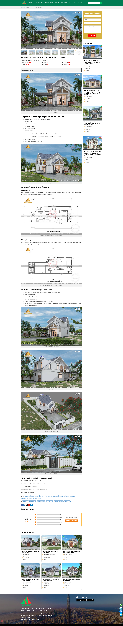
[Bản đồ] (120, 614)
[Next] (79, 30)
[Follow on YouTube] (92, 600)
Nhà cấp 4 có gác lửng (70, 496)
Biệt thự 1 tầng (27, 496)
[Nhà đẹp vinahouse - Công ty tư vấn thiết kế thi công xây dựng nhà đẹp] (24, 3)
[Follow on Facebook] (77, 600)
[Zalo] (120, 608)
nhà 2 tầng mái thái (49, 501)
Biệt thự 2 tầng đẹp (35, 496)
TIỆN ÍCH (80, 3)
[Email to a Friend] (27, 505)
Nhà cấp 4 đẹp (32, 498)
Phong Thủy (67, 3)
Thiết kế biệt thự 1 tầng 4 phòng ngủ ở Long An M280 (50, 552)
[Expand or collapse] (80, 70)
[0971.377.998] (120, 605)
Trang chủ (23, 7)
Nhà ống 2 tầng (38, 498)
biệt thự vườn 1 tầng (41, 501)
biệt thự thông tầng (32, 501)
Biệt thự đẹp (42, 496)
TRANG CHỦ (32, 3)
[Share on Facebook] (22, 505)
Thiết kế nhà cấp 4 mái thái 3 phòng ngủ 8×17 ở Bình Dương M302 (71, 552)
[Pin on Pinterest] (29, 505)
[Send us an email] (86, 600)
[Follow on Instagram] (80, 600)
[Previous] (23, 30)
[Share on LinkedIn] (31, 505)
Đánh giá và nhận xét (71, 520)
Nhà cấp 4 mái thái (24, 498)
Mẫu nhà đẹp (39, 3)
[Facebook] (120, 611)
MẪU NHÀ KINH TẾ (49, 3)
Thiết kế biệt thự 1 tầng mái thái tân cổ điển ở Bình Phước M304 (30, 552)
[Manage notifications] (2, 621)
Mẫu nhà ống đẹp (49, 496)
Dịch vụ (73, 3)
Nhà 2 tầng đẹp (38, 7)
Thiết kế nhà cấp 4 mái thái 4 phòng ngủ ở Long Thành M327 (30, 580)
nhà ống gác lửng (67, 501)
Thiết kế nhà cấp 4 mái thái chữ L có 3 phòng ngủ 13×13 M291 (50, 580)
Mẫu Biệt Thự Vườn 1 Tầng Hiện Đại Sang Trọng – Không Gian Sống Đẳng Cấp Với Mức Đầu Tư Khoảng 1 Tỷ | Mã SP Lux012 (92, 92)
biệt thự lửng (25, 501)
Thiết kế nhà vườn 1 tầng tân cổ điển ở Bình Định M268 (71, 580)
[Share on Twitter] (24, 505)
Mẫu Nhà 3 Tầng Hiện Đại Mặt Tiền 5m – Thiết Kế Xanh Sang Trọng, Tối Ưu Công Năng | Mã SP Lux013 (92, 62)
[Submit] (101, 3)
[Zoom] (22, 47)
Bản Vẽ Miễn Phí (59, 3)
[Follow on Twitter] (83, 600)
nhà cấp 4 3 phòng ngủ (58, 501)
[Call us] (89, 600)
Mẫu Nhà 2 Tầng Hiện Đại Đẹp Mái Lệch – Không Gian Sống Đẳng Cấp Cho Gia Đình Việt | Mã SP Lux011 (92, 123)
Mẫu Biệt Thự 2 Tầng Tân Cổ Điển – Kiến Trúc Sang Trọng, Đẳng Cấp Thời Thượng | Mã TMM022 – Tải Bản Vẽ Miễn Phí (92, 153)
